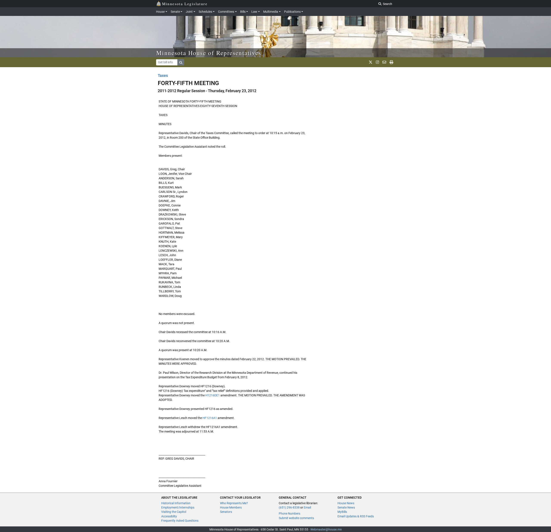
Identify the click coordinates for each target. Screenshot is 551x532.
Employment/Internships (177, 507)
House (160, 11)
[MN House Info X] (370, 62)
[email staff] (384, 62)
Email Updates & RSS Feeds (355, 516)
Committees (226, 11)
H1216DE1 (212, 395)
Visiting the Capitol (173, 511)
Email (307, 507)
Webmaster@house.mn (326, 529)
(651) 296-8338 (289, 507)
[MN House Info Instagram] (377, 62)
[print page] (391, 62)
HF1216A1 (210, 418)
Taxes (163, 75)
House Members (231, 507)
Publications (292, 11)
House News (345, 503)
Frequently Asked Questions (179, 520)
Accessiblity (169, 516)
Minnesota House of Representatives (209, 53)
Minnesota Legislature (184, 3)
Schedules (205, 11)
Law (254, 11)
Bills (243, 11)
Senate (175, 11)
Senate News (346, 507)
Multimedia (270, 11)
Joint (189, 11)
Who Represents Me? (234, 503)
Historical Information (175, 503)
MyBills (342, 511)
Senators (226, 511)
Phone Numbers (289, 513)
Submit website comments (296, 518)
